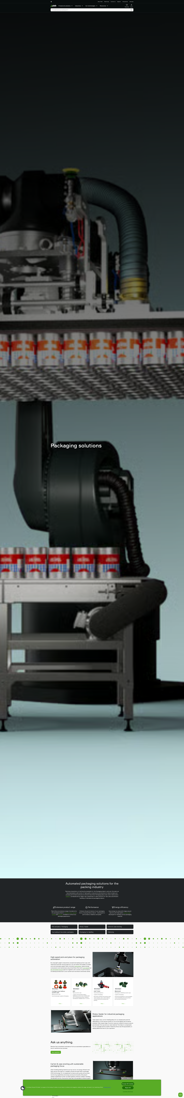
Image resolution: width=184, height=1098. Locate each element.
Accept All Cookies (127, 1083)
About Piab (100, 1)
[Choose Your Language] (51, 1)
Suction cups (68, 913)
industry (68, 896)
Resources (103, 6)
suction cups (126, 913)
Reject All (128, 1087)
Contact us (113, 1)
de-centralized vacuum (57, 969)
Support (119, 1)
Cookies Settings (128, 1091)
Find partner (125, 1)
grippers (60, 914)
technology (78, 966)
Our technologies (90, 6)
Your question (56, 1052)
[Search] (131, 9)
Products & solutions (65, 6)
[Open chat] (180, 1095)
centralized (86, 968)
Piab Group (106, 1)
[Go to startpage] (53, 6)
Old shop (131, 1)
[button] (22, 1088)
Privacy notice (107, 1087)
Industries (78, 6)
